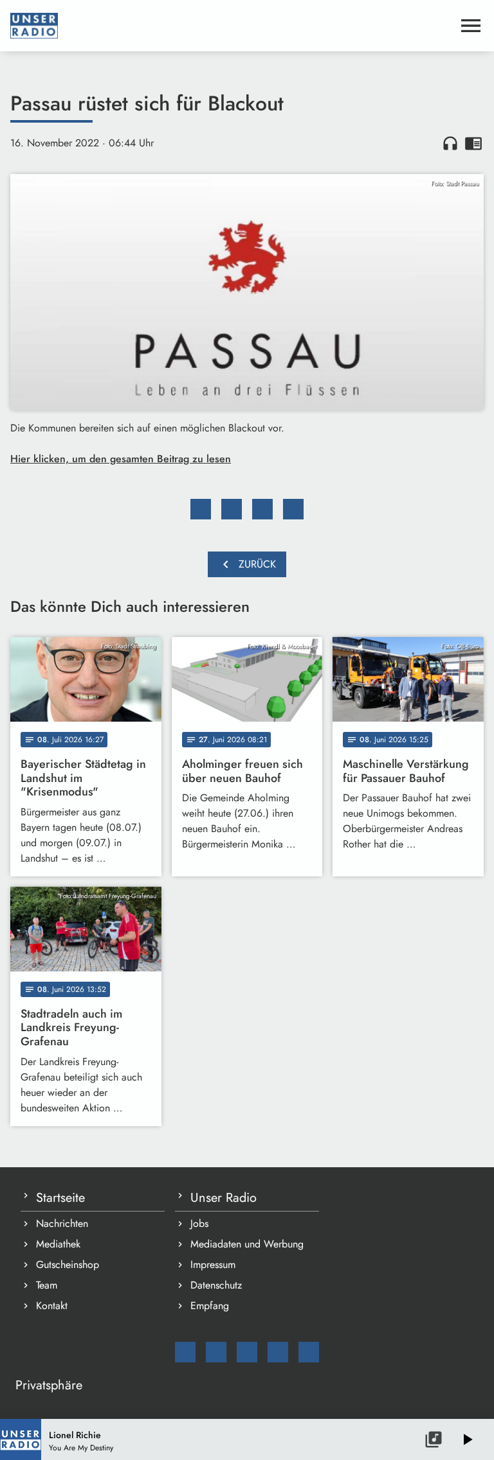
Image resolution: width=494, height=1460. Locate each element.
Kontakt (52, 1305)
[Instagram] (247, 1352)
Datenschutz (216, 1285)
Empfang (209, 1305)
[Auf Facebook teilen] (200, 509)
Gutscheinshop (67, 1264)
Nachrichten (62, 1223)
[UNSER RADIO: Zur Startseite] (231, 26)
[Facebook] (216, 1352)
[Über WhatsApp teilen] (262, 509)
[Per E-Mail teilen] (293, 509)
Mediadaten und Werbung (247, 1244)
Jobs (199, 1223)
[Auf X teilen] (231, 509)
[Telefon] (278, 1352)
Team (46, 1285)
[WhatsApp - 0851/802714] (308, 1352)
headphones (450, 143)
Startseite (60, 1197)
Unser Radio (223, 1197)
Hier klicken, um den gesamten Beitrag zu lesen (120, 458)
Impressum (212, 1264)
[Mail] (185, 1352)
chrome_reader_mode (473, 143)
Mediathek (58, 1244)
